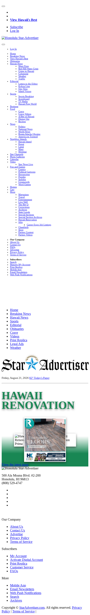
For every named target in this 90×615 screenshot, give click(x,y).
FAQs (12, 247)
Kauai (21, 144)
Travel (21, 197)
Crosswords (24, 182)
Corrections (24, 207)
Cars (12, 189)
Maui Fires (23, 66)
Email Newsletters (18, 272)
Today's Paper (41, 377)
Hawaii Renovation (27, 219)
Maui (20, 149)
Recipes (22, 121)
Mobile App (16, 269)
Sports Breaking (26, 96)
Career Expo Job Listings (39, 224)
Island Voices (24, 91)
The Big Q (23, 204)
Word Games (24, 184)
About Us (14, 242)
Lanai (21, 146)
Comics (22, 169)
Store (20, 229)
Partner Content (25, 232)
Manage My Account (20, 264)
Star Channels (16, 154)
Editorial (14, 81)
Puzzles (22, 177)
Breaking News (17, 56)
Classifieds (23, 227)
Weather (22, 76)
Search (13, 262)
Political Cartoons (26, 172)
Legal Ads (17, 344)
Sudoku (22, 179)
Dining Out (23, 119)
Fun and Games (17, 166)
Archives (22, 209)
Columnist (23, 73)
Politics (21, 126)
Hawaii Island (25, 141)
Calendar (14, 159)
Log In (14, 31)
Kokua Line (24, 86)
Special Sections (26, 214)
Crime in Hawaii (26, 71)
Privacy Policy (17, 252)
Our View (23, 88)
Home (13, 53)
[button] (3, 6)
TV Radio (23, 101)
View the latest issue (15, 464)
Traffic (21, 78)
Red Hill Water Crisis (28, 68)
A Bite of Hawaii (26, 116)
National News (25, 129)
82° (31, 377)
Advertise (14, 249)
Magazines (23, 194)
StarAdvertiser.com (32, 607)
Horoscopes (24, 174)
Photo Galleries (17, 156)
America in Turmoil (28, 136)
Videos (14, 336)
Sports (13, 94)
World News (24, 131)
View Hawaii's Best (23, 20)
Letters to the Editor (28, 83)
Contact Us (15, 244)
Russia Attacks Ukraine (29, 134)
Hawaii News (16, 63)
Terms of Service (18, 254)
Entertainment (25, 199)
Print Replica (16, 267)
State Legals (24, 212)
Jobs (20, 222)
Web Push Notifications (21, 274)
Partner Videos (25, 234)
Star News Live (25, 164)
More (12, 192)
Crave (21, 111)
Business (14, 106)
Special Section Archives (30, 217)
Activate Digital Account (26, 560)
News (12, 124)
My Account (18, 556)
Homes (13, 187)
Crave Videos (24, 114)
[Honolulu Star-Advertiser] (20, 38)
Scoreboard (24, 99)
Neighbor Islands (18, 139)
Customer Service (21, 567)
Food (12, 109)
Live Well (23, 202)
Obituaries (15, 61)
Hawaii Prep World (27, 104)
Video (13, 161)
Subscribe (16, 27)
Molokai (22, 151)
